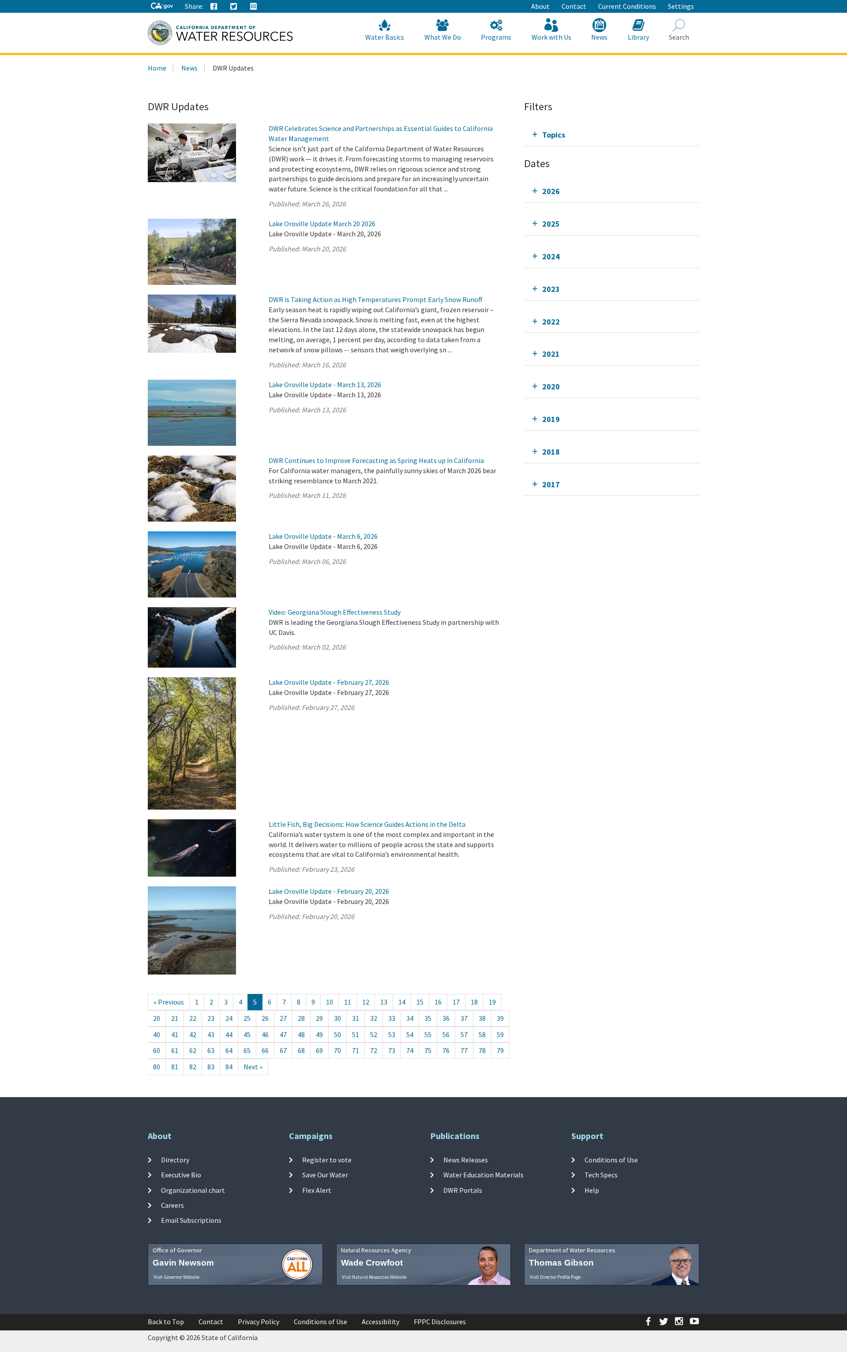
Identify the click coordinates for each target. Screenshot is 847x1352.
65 (247, 1050)
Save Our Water (325, 1174)
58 (482, 1034)
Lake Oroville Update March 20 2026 (322, 223)
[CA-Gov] (162, 6)
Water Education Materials (483, 1174)
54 (409, 1034)
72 (373, 1050)
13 (383, 1001)
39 (500, 1018)
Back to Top (166, 1321)
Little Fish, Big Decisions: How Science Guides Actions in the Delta (367, 824)
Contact (574, 6)
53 (391, 1034)
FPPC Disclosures (440, 1321)
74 (409, 1050)
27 (283, 1018)
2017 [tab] (551, 484)
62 (192, 1050)
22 (192, 1018)
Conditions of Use (611, 1159)
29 (319, 1018)
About (540, 6)
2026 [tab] (551, 191)
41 (174, 1034)
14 (401, 1001)
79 (500, 1050)
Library (638, 37)
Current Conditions (627, 6)
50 (337, 1034)
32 (373, 1018)
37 (464, 1018)
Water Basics (384, 37)
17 (456, 1001)
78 (482, 1050)
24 (228, 1018)
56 (446, 1034)
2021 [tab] (551, 354)
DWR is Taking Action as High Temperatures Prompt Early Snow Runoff (375, 299)
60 (156, 1050)
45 (247, 1034)
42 (192, 1034)
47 (283, 1034)
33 (391, 1018)
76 (446, 1050)
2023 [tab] (551, 289)
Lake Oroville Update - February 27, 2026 (329, 682)
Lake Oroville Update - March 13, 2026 (325, 384)
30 (337, 1018)
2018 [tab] (551, 452)
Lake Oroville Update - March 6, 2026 (323, 536)
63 (210, 1050)
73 (391, 1050)
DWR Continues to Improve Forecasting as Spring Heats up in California (376, 460)
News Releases (465, 1159)
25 (247, 1018)
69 (319, 1050)
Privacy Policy (258, 1321)
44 (228, 1034)
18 (474, 1001)
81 (174, 1066)
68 (301, 1050)
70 (337, 1050)
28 (301, 1018)
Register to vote (327, 1159)
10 (329, 1001)
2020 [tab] (551, 386)
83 (210, 1066)
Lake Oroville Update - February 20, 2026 (329, 891)
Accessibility (380, 1321)
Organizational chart (193, 1189)
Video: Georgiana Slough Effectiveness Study (335, 612)
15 (420, 1001)
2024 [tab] (551, 256)
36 (446, 1018)
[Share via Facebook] (214, 6)
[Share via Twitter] (234, 6)
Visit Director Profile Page (555, 1277)
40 (156, 1034)
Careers (172, 1205)
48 (301, 1034)
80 (156, 1066)
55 (427, 1034)
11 (347, 1001)
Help (592, 1189)
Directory (175, 1159)
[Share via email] (254, 6)
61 (174, 1050)
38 (482, 1018)
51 (355, 1034)
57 (464, 1034)
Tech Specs (601, 1174)
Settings (681, 6)
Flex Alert (316, 1189)
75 (427, 1050)
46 (265, 1034)
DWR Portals (462, 1189)
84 (228, 1066)
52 (373, 1034)
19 (492, 1001)
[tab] (611, 134)
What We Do (442, 37)
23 (210, 1018)
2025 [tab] (551, 224)
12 (365, 1001)
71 (355, 1050)
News (599, 37)
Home (157, 67)
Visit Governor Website (176, 1277)
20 (156, 1018)
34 (409, 1018)
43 (210, 1034)
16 (438, 1001)
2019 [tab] (551, 419)
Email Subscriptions (191, 1220)
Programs (496, 37)
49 (319, 1034)
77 (464, 1050)
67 (283, 1050)
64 (228, 1050)
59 (500, 1034)
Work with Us (551, 37)
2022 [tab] (551, 322)
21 (174, 1018)
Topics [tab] (553, 135)
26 (265, 1018)
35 (427, 1018)
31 (355, 1018)
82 (192, 1066)
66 (265, 1050)
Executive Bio (181, 1174)
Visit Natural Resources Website (374, 1277)
